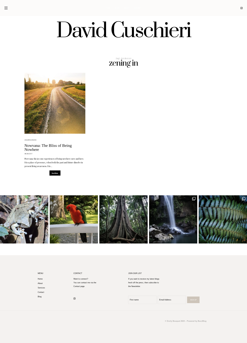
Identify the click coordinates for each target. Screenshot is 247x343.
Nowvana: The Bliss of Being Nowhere (48, 147)
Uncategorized (30, 140)
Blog (117, 8)
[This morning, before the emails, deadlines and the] (123, 219)
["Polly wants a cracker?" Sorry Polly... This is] (74, 219)
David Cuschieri (123, 31)
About (127, 8)
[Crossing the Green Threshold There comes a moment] (173, 219)
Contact (137, 8)
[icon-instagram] (241, 8)
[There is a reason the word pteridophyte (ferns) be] (223, 219)
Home (108, 8)
